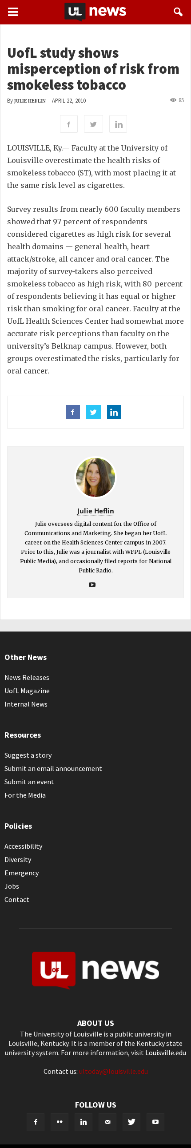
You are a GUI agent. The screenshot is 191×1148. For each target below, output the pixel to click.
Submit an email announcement (53, 768)
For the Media (25, 794)
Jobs (11, 886)
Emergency (21, 872)
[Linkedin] (83, 1122)
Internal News (26, 703)
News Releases (26, 677)
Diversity (17, 859)
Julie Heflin (30, 101)
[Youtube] (95, 585)
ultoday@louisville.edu (113, 1071)
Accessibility (23, 846)
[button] (178, 12)
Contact (16, 899)
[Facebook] (35, 1122)
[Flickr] (59, 1122)
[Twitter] (131, 1122)
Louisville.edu (165, 1052)
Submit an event (29, 781)
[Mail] (107, 1122)
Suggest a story (28, 755)
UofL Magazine (27, 690)
